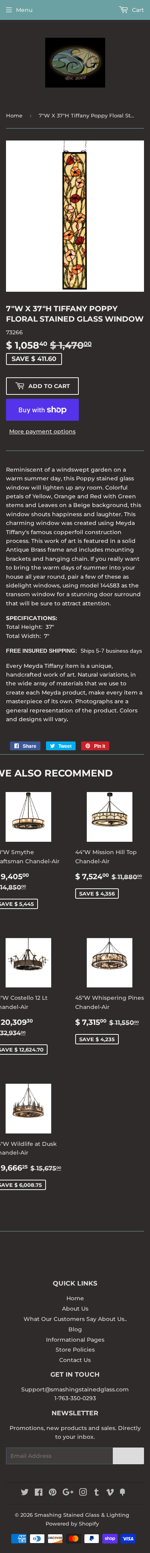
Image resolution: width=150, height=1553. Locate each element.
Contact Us (75, 1360)
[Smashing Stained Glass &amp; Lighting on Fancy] (122, 1493)
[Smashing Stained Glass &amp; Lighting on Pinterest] (52, 1493)
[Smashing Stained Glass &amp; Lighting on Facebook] (38, 1493)
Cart (137, 10)
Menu (24, 10)
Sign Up (128, 1456)
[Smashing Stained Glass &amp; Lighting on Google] (68, 1493)
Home (14, 115)
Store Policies (75, 1349)
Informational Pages (75, 1339)
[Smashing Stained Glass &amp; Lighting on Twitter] (25, 1493)
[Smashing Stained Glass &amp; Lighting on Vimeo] (110, 1493)
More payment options (42, 431)
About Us (75, 1308)
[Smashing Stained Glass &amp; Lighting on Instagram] (83, 1493)
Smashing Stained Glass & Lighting (81, 1515)
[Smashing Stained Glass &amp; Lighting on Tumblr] (96, 1493)
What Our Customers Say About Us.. (75, 1319)
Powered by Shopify (72, 1523)
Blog (75, 1329)
